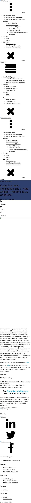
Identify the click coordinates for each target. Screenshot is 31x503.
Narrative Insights (11, 44)
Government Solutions (12, 23)
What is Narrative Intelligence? (14, 17)
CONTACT (3, 62)
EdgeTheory (12, 199)
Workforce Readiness (14, 30)
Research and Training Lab (13, 27)
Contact (8, 40)
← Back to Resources (6, 181)
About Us (5, 490)
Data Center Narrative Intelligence (15, 19)
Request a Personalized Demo (8, 407)
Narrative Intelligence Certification (15, 82)
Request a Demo (7, 499)
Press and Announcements (13, 47)
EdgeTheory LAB (10, 90)
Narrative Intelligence (9, 77)
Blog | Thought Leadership (13, 46)
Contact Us (6, 497)
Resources (6, 42)
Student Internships (14, 28)
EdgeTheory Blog (10, 101)
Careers (2, 502)
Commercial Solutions (12, 25)
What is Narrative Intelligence (14, 79)
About (7, 38)
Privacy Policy (8, 502)
